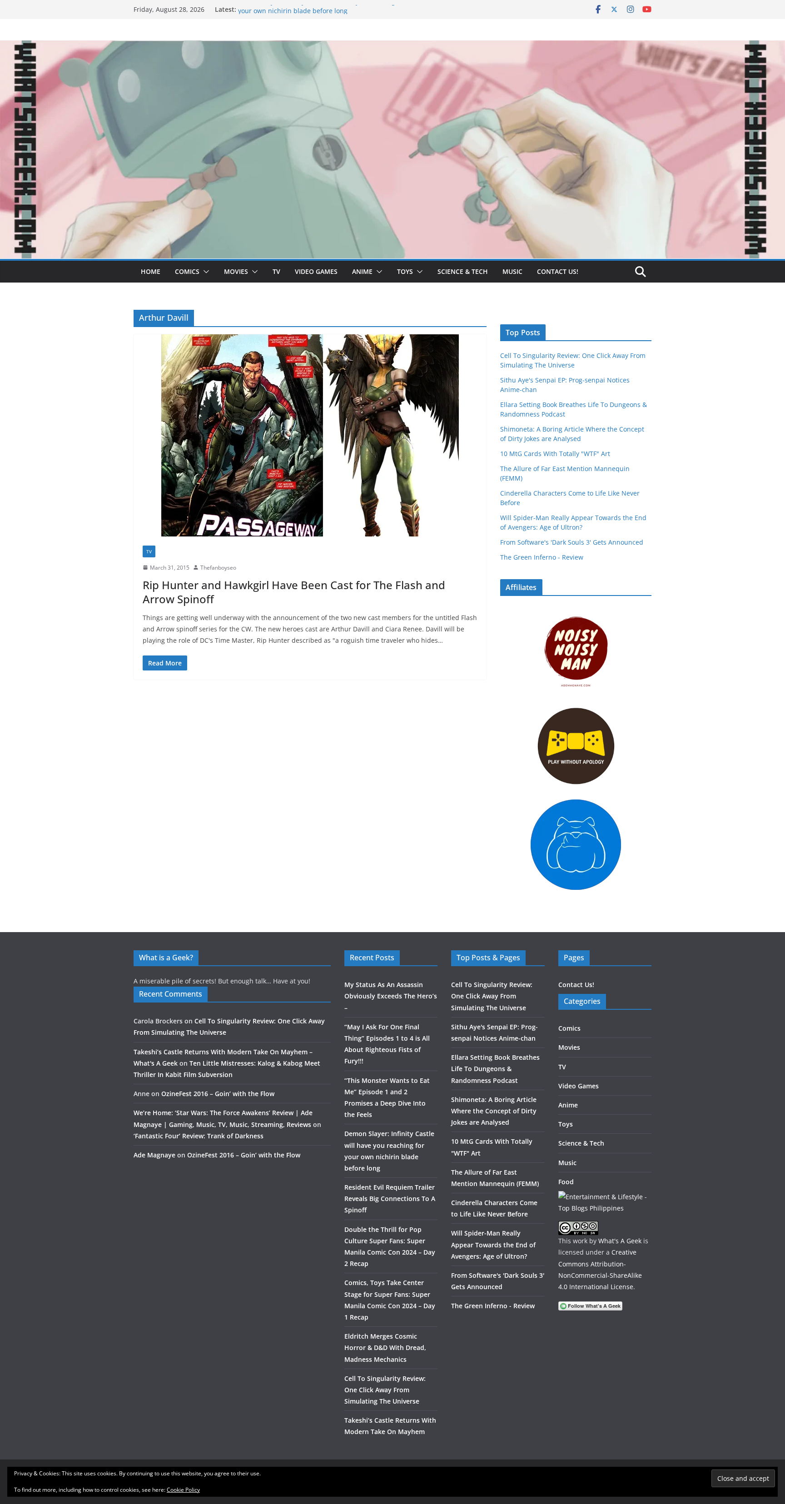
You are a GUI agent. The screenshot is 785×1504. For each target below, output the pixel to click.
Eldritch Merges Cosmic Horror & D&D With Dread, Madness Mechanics (385, 1347)
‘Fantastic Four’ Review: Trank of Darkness (198, 1136)
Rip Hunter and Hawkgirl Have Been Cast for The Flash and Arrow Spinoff (294, 591)
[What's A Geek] (392, 47)
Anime (362, 271)
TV (276, 271)
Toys (405, 271)
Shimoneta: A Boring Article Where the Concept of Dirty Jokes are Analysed (494, 1111)
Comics (187, 271)
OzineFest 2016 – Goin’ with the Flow (217, 1093)
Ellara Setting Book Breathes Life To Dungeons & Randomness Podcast (495, 1068)
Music (512, 271)
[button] (204, 271)
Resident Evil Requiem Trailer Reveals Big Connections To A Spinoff (389, 1198)
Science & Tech (462, 271)
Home (150, 271)
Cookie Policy (183, 1490)
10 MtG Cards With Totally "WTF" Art (555, 453)
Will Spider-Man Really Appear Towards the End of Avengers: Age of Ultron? (493, 1244)
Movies (236, 271)
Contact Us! (557, 271)
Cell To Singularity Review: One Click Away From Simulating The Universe (385, 1389)
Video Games (316, 271)
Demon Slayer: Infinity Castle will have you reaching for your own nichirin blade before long (322, 14)
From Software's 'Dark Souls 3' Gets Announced (571, 542)
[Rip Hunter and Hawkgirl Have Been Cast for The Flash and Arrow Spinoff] (310, 435)
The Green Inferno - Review (541, 557)
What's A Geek (619, 1240)
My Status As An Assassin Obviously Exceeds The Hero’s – (390, 996)
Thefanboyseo (218, 567)
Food (566, 1181)
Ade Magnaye (154, 1155)
